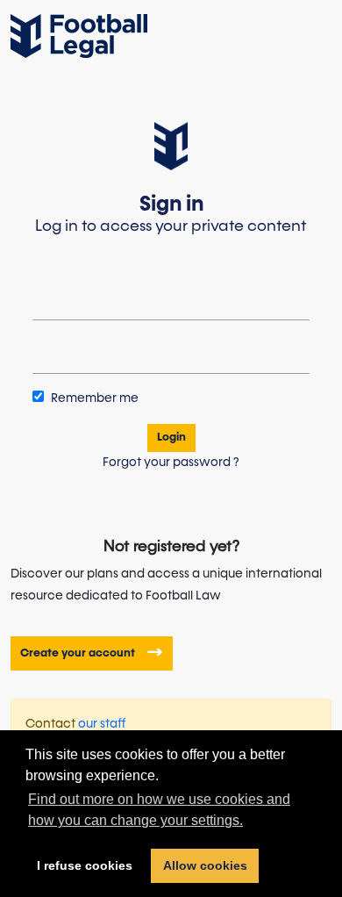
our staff (102, 724)
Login (171, 437)
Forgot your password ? (171, 462)
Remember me (93, 398)
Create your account (79, 652)
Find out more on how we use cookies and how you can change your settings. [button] (159, 810)
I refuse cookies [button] (84, 865)
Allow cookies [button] (205, 865)
